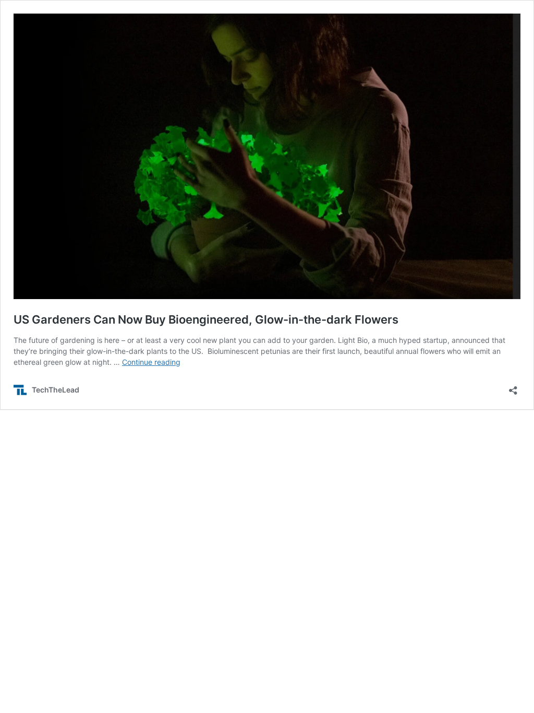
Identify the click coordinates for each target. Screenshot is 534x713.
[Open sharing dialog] (513, 387)
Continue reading (151, 362)
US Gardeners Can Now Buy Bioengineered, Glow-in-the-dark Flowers (206, 319)
